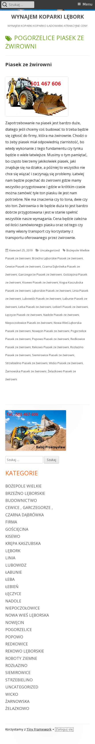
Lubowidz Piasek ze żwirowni (41, 299)
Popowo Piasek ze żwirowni (50, 339)
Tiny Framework (39, 729)
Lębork (12, 550)
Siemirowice (17, 672)
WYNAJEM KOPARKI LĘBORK (47, 16)
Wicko (11, 694)
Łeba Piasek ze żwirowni (34, 307)
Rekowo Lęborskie (24, 651)
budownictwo (21, 500)
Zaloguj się (64, 729)
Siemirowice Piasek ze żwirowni (53, 355)
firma (11, 521)
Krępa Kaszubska (23, 543)
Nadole (13, 601)
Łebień (12, 586)
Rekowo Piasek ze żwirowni (50, 347)
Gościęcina (16, 529)
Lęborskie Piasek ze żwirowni (51, 291)
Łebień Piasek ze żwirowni (70, 307)
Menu (87, 4)
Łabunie (13, 572)
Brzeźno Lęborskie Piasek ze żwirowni (57, 258)
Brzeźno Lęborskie (25, 493)
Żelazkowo (17, 708)
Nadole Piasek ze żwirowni (61, 315)
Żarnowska (17, 701)
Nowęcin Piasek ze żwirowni (50, 331)
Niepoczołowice (22, 608)
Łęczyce (13, 593)
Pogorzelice (18, 629)
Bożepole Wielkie (23, 486)
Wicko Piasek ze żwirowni (66, 363)
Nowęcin (14, 622)
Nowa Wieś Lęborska (27, 615)
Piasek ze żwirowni (28, 64)
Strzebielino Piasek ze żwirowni (26, 363)
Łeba (10, 579)
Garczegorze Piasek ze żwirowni (40, 274)
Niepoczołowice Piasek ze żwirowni (28, 323)
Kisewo (12, 536)
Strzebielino (19, 679)
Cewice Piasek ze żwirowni (23, 266)
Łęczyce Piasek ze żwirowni (23, 315)
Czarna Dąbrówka (24, 514)
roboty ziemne (21, 658)
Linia (10, 557)
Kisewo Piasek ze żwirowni (40, 282)
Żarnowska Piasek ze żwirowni (25, 371)
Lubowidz (16, 565)
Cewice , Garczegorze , (29, 507)
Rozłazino (16, 665)
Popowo (14, 636)
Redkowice (16, 644)
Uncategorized (50, 250)
